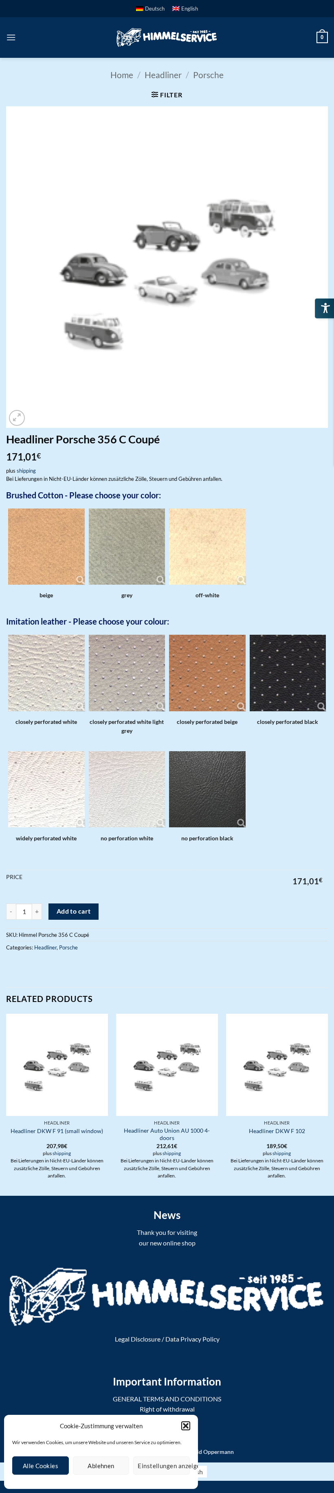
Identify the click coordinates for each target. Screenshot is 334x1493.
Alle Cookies (40, 1465)
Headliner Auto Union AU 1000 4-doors (167, 1134)
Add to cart (74, 911)
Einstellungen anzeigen (164, 1465)
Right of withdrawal (167, 1409)
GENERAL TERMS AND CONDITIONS (167, 1399)
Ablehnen (101, 1465)
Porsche (208, 75)
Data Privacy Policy (192, 1339)
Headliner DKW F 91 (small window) (57, 1130)
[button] (186, 1426)
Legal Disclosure (137, 1339)
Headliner (163, 75)
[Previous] (6, 1104)
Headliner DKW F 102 (277, 1130)
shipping (26, 470)
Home (121, 75)
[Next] (327, 1104)
